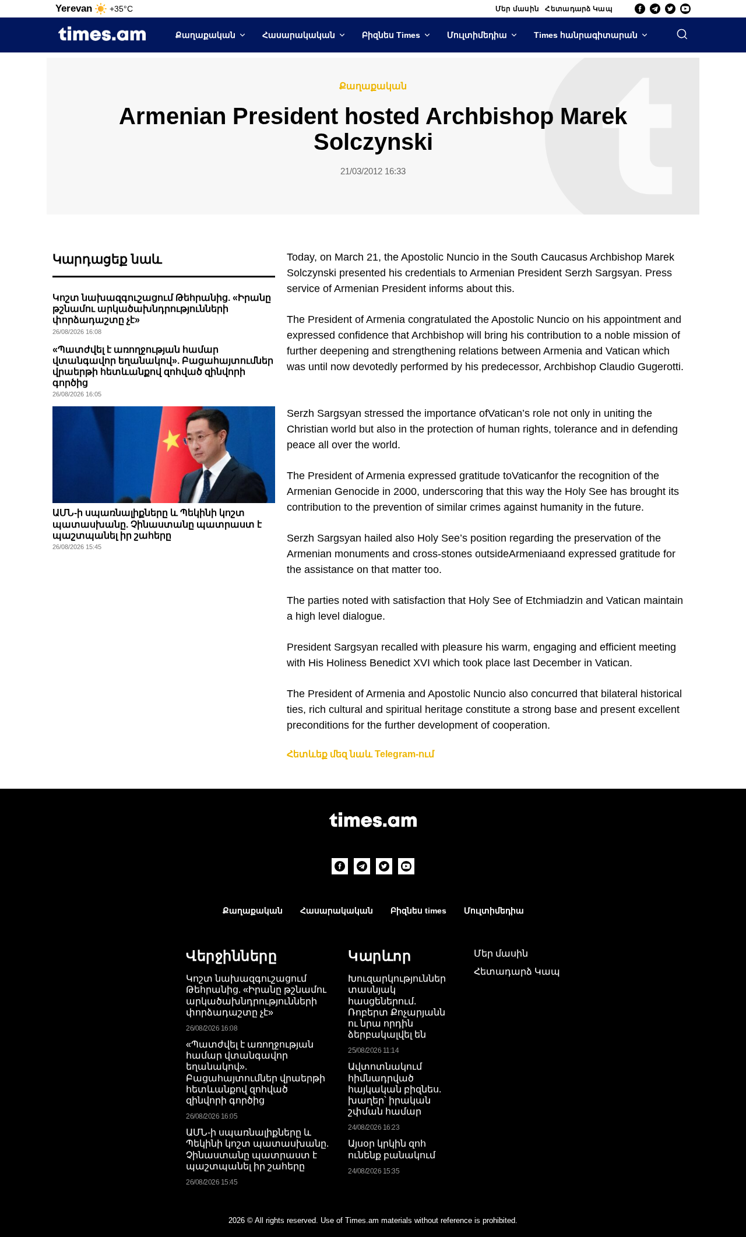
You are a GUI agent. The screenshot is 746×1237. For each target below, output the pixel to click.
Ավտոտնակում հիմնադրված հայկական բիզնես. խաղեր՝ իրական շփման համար (394, 1089)
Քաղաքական (205, 35)
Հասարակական (298, 35)
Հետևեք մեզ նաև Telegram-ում (360, 754)
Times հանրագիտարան (586, 35)
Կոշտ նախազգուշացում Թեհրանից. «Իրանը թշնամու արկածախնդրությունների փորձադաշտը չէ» (161, 309)
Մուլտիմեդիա (477, 35)
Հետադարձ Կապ (579, 9)
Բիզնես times (418, 910)
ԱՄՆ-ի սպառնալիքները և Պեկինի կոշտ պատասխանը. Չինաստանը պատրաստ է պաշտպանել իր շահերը (157, 524)
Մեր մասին (517, 9)
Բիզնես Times (391, 35)
